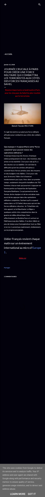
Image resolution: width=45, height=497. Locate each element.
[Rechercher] (39, 3)
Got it (32, 494)
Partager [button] (7, 268)
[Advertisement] (22, 29)
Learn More (17, 494)
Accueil (8, 54)
